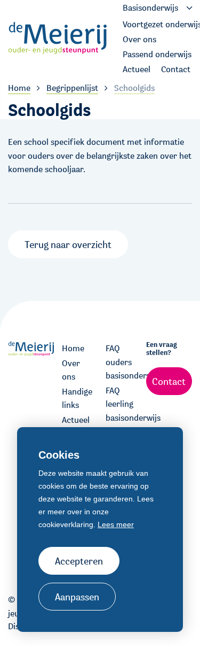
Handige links (77, 398)
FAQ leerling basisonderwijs (122, 404)
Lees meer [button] (116, 524)
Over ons (71, 370)
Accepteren (79, 560)
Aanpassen (77, 596)
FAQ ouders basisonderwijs (122, 362)
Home (73, 348)
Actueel (76, 420)
